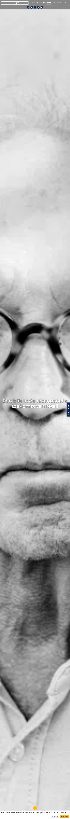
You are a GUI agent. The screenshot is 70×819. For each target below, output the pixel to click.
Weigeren (55, 816)
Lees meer (62, 813)
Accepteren (64, 816)
